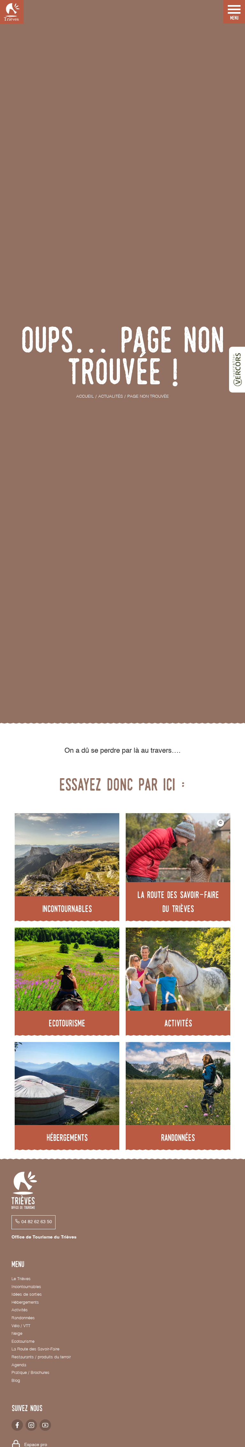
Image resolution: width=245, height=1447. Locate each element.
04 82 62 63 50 (36, 1222)
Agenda (18, 1365)
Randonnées (23, 1318)
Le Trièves (21, 1279)
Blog (15, 1381)
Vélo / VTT (20, 1326)
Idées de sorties (26, 1295)
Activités (19, 1310)
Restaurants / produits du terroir (41, 1357)
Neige (16, 1334)
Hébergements (25, 1302)
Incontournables (26, 1287)
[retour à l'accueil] (12, 12)
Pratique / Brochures (30, 1373)
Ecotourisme (22, 1342)
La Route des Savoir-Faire (35, 1349)
